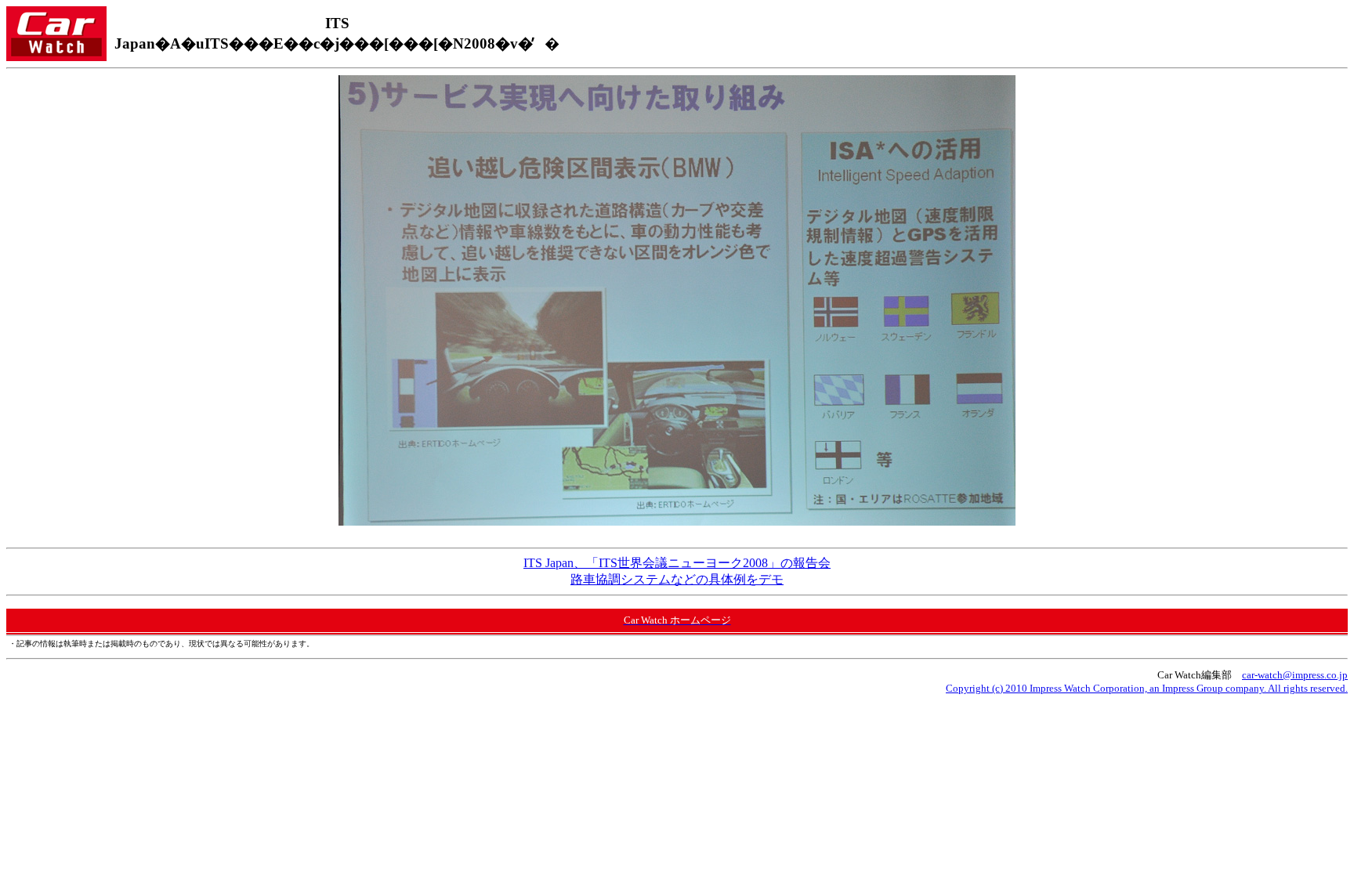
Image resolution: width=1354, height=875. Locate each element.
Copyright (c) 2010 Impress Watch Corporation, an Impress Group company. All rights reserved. (1147, 688)
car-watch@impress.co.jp (1295, 675)
